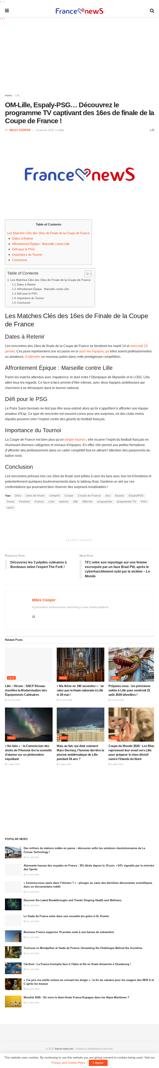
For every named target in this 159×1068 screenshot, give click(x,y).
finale (10, 501)
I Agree (98, 1062)
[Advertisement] (82, 57)
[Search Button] (152, 11)
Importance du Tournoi (27, 254)
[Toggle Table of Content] (86, 273)
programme (104, 501)
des (108, 495)
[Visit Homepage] (79, 10)
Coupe (69, 495)
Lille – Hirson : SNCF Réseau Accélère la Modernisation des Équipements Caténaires (26, 690)
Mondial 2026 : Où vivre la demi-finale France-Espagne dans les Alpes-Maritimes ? (76, 997)
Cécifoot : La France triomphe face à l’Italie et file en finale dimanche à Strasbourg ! (77, 964)
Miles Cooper (20, 130)
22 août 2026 (117, 700)
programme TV (126, 501)
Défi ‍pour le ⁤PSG (23, 249)
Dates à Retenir (22, 238)
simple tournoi (75, 439)
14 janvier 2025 (45, 130)
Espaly (119, 495)
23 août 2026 (65, 700)
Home (8, 95)
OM (75, 501)
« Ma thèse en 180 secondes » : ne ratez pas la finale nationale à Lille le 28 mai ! (80, 690)
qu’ (107, 351)
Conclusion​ (19, 260)
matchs (64, 501)
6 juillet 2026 (65, 764)
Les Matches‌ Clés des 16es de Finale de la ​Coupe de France (48, 233)
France (39, 501)
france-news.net (64, 1048)
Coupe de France (89, 495)
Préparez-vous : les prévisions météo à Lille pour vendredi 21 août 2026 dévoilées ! (129, 690)
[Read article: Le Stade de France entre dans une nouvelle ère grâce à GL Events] (13, 920)
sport (10, 507)
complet (54, 495)
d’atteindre (32, 356)
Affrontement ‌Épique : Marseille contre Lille (41, 244)
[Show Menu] (7, 11)
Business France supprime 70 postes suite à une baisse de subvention (69, 932)
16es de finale (35, 495)
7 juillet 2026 (13, 764)
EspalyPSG (136, 495)
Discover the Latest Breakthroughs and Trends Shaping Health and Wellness (72, 900)
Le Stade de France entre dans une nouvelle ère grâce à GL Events (66, 916)
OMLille (87, 501)
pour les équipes (91, 351)
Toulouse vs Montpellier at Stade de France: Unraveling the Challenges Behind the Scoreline (83, 948)
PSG (144, 501)
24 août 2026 (13, 700)
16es (18, 495)
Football (24, 501)
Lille (17, 95)
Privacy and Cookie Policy (68, 1062)
